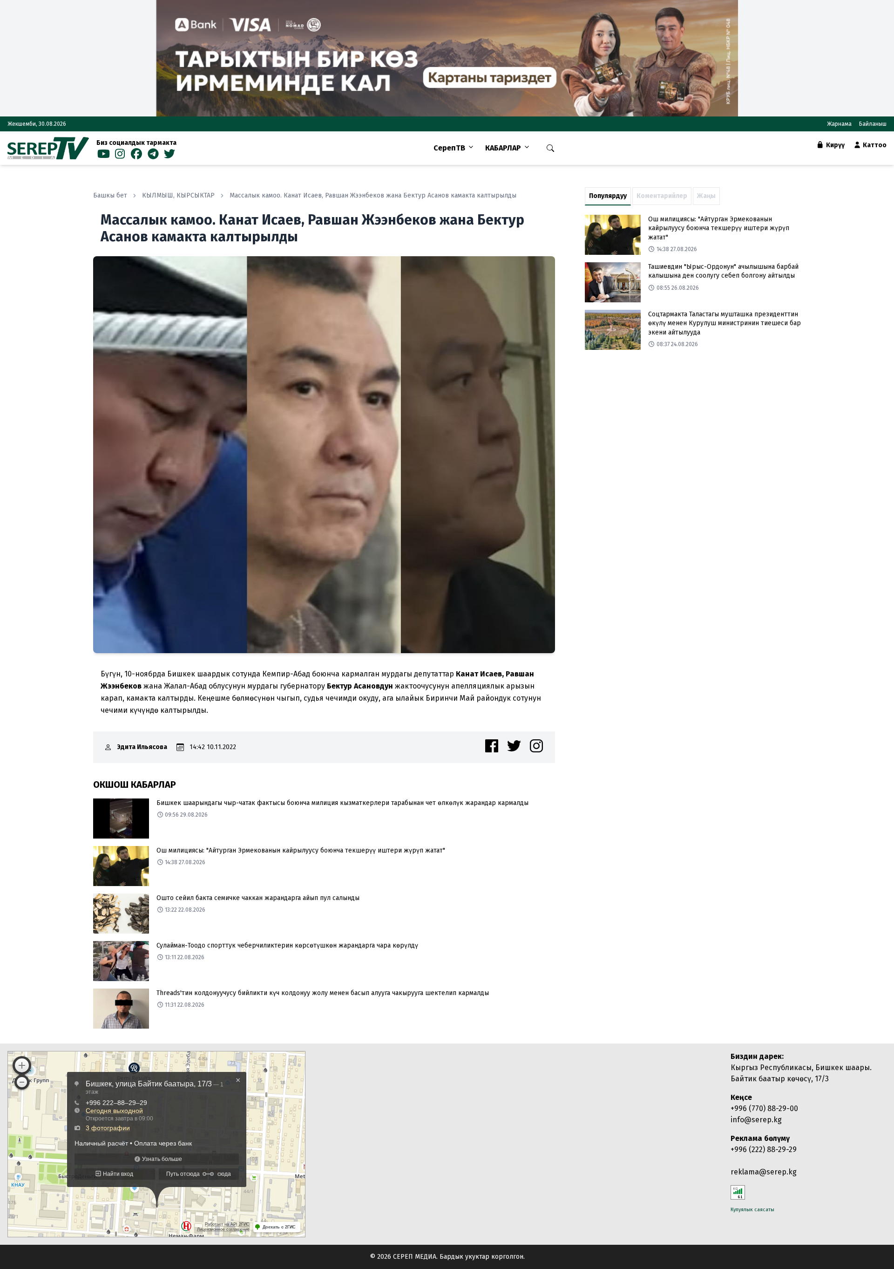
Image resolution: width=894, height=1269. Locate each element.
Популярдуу (608, 196)
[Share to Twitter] (514, 745)
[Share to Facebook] (491, 745)
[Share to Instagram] (536, 745)
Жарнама (839, 124)
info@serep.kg (756, 1119)
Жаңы (706, 196)
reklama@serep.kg (764, 1171)
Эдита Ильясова (142, 747)
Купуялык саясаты (752, 1210)
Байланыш (873, 124)
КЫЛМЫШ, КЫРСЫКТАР (178, 195)
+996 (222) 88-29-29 (764, 1149)
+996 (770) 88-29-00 (764, 1108)
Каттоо (874, 145)
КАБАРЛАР (503, 147)
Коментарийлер (662, 196)
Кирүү (835, 145)
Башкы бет (110, 195)
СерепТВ (449, 147)
